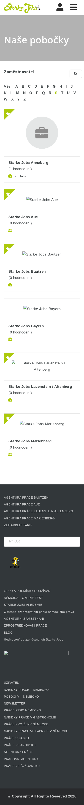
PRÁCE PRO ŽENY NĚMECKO (26, 724)
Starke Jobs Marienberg (29, 441)
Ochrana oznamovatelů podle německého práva (39, 611)
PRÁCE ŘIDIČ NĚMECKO (22, 710)
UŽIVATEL (11, 682)
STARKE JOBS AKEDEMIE (23, 604)
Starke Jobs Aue (23, 217)
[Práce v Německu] (22, 7)
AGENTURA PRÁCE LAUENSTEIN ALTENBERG (38, 511)
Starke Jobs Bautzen (27, 271)
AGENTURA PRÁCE (18, 752)
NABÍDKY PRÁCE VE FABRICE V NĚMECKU (36, 731)
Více (42, 119)
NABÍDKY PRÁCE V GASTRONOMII (30, 717)
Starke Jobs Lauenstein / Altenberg (40, 387)
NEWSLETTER (14, 703)
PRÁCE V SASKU (16, 738)
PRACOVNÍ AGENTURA (21, 759)
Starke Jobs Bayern (26, 326)
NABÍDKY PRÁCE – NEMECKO (26, 689)
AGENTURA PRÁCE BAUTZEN (26, 497)
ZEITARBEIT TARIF (18, 525)
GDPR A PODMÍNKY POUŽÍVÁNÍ (27, 591)
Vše (7, 86)
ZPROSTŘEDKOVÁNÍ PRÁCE (25, 625)
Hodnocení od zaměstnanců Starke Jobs (33, 639)
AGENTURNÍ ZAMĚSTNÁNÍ (24, 618)
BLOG (8, 632)
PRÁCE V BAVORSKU (20, 745)
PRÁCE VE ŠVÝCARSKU (22, 766)
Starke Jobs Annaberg (28, 163)
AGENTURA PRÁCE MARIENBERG (29, 518)
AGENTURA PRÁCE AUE (22, 504)
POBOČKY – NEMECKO (21, 696)
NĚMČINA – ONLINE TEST (23, 598)
